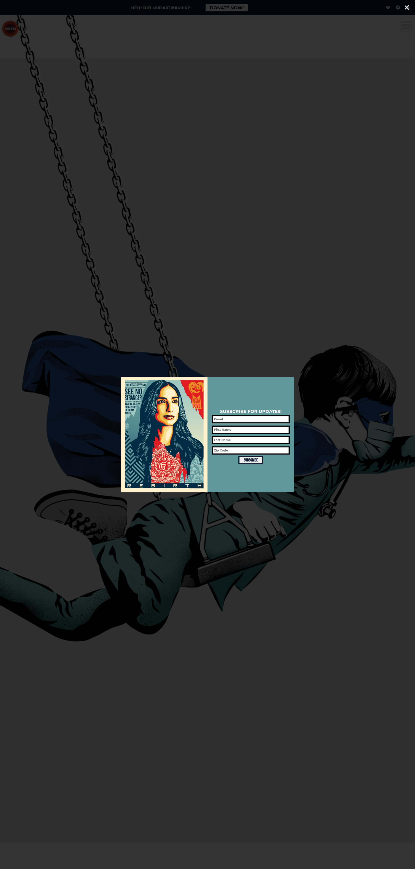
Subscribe (251, 460)
